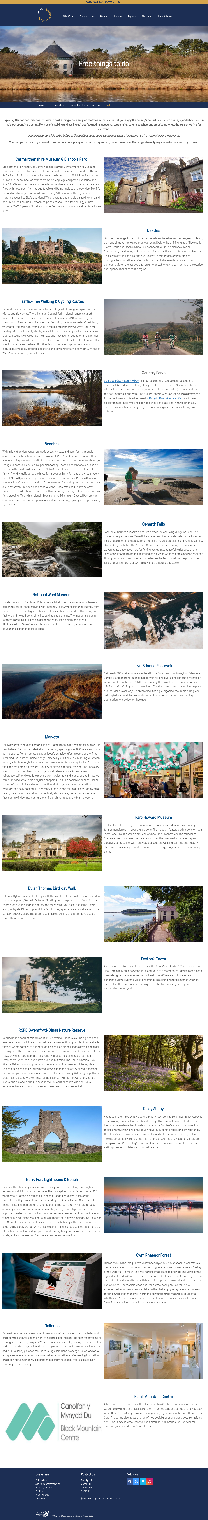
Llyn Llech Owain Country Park (121, 380)
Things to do (87, 16)
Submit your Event (44, 1487)
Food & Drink (165, 16)
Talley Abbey (153, 1108)
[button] (130, 1481)
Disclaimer (40, 1498)
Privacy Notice (42, 1495)
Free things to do (57, 105)
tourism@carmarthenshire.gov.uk (103, 1498)
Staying (104, 16)
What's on (68, 16)
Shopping (147, 16)
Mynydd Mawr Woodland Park (166, 398)
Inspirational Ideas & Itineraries (85, 105)
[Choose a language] (115, 2)
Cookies (39, 1491)
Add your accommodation (47, 1484)
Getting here (41, 1480)
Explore (132, 16)
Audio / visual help (94, 2)
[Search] (119, 2)
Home (41, 105)
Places (118, 16)
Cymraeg (108, 2)
